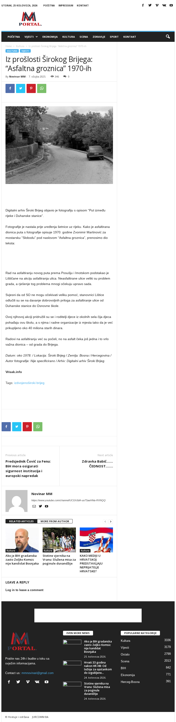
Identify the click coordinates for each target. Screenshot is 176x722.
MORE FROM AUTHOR (55, 521)
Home (9, 46)
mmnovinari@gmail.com (38, 673)
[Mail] (34, 506)
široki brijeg (36, 383)
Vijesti (29, 36)
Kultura (68, 36)
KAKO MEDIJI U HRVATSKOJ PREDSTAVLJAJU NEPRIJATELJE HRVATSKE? (91, 563)
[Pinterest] (31, 88)
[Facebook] (143, 5)
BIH (123, 668)
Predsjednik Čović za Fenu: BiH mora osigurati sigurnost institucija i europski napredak (28, 468)
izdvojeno (21, 383)
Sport (114, 36)
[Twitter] (150, 5)
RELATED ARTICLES (21, 521)
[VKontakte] (164, 5)
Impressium (65, 5)
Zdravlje (99, 36)
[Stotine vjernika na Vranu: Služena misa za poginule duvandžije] (59, 540)
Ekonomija (50, 36)
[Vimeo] (157, 5)
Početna (49, 5)
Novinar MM (17, 76)
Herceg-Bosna (130, 682)
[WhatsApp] (41, 88)
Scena (84, 36)
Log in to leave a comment (24, 590)
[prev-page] (105, 521)
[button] (168, 37)
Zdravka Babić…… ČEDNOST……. (97, 463)
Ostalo (125, 654)
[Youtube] (171, 5)
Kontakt (83, 5)
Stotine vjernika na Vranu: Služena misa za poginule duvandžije (59, 559)
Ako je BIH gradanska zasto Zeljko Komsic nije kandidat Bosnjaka (22, 559)
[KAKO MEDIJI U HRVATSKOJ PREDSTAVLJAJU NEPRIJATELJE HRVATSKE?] (96, 540)
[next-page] (110, 521)
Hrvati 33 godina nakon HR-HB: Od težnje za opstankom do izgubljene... (98, 668)
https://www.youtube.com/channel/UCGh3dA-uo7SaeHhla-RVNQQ (68, 500)
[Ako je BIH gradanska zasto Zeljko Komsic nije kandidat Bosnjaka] (22, 540)
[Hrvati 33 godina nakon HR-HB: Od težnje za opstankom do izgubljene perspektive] (72, 667)
